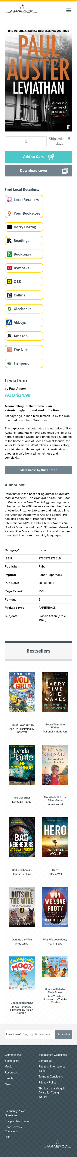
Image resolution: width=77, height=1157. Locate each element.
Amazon (21, 336)
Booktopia (22, 254)
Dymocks (21, 268)
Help (7, 1137)
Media (8, 1066)
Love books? (14, 1034)
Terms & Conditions (50, 1076)
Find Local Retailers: (22, 189)
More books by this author (38, 470)
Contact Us (45, 1060)
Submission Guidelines (52, 1054)
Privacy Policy (47, 1082)
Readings (21, 240)
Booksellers (12, 1060)
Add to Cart (33, 156)
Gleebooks (22, 308)
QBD (17, 281)
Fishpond (22, 363)
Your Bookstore (27, 213)
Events (9, 1078)
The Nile (21, 349)
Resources (11, 1072)
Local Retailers (26, 199)
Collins (19, 295)
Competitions (13, 1054)
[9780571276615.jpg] (39, 78)
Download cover (33, 170)
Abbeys (20, 322)
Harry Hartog (25, 227)
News (8, 1084)
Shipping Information (17, 1121)
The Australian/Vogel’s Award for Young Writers (52, 1092)
